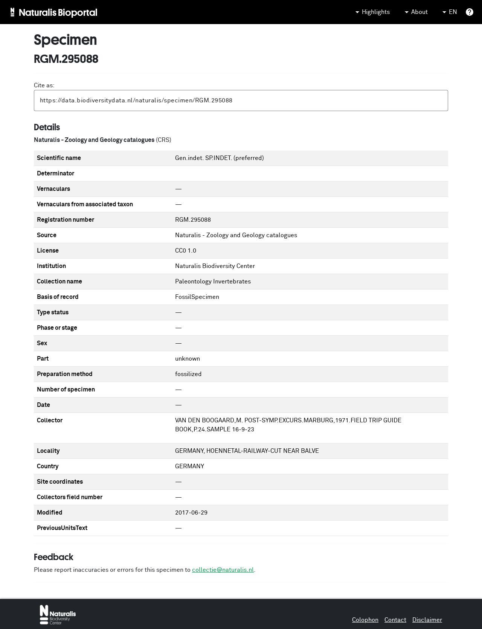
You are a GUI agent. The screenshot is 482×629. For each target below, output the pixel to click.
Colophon (365, 620)
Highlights (376, 12)
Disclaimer (427, 620)
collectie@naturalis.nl (223, 570)
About (419, 12)
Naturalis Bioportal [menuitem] (58, 12)
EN (453, 12)
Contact (395, 620)
